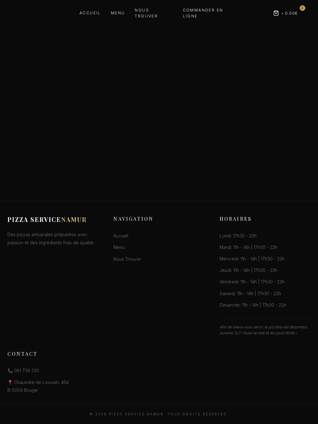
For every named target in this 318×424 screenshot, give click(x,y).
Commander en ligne (203, 13)
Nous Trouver (146, 13)
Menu (118, 13)
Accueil (90, 13)
